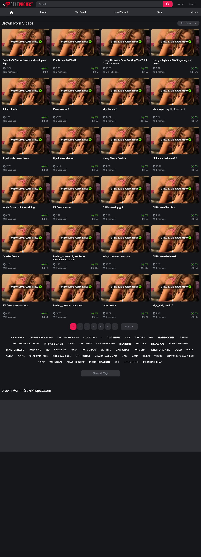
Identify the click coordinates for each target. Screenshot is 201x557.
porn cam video (178, 344)
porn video (89, 350)
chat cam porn (38, 356)
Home (11, 12)
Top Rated (80, 12)
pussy (190, 350)
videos (158, 356)
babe (41, 362)
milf (127, 337)
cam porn (17, 337)
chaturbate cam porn (26, 344)
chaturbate (160, 349)
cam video (90, 337)
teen (146, 356)
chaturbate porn (41, 337)
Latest (43, 12)
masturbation (99, 362)
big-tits (105, 349)
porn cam (35, 349)
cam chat (122, 349)
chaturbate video (68, 337)
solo (178, 349)
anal (21, 356)
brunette (131, 362)
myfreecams (54, 343)
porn (74, 349)
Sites (159, 12)
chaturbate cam (106, 356)
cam (125, 356)
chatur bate (75, 362)
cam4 (135, 356)
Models (194, 12)
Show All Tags (100, 373)
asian (10, 356)
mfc (151, 337)
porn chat (140, 350)
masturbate (15, 349)
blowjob (158, 343)
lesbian (183, 337)
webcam (55, 362)
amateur (113, 337)
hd (48, 349)
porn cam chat (152, 362)
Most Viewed (121, 12)
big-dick (141, 343)
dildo (71, 344)
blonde (125, 343)
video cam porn (62, 356)
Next (127, 326)
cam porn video (105, 344)
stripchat (83, 356)
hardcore (166, 337)
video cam (60, 350)
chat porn (85, 344)
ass (116, 362)
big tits (140, 337)
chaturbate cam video (180, 356)
